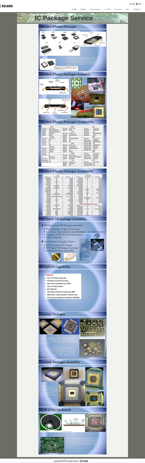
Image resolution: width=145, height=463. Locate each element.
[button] (94, 9)
